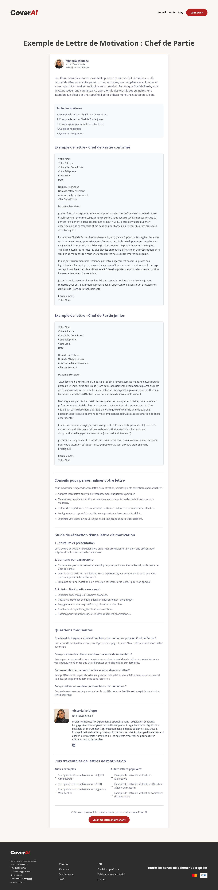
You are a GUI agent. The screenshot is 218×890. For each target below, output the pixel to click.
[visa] (203, 875)
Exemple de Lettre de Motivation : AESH (78, 784)
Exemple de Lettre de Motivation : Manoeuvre (131, 777)
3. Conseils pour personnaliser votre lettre (80, 124)
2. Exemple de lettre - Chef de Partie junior (80, 119)
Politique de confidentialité (111, 874)
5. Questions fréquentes (70, 133)
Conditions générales (108, 869)
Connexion (196, 12)
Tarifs (172, 12)
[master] (194, 875)
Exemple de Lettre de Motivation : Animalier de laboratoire (137, 794)
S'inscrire (63, 863)
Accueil (161, 12)
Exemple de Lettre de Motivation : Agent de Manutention (80, 791)
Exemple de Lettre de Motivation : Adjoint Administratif (79, 777)
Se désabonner (66, 874)
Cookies (101, 879)
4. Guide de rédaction (69, 128)
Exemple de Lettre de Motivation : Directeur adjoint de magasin (137, 785)
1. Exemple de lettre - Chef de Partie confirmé (82, 114)
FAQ (180, 12)
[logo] (24, 12)
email (29, 878)
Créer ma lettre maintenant (109, 819)
